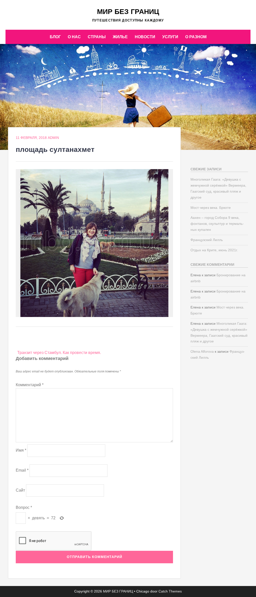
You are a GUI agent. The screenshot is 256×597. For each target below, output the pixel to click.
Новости (145, 37)
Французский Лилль (206, 240)
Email (22, 470)
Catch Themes (170, 591)
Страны (97, 37)
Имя (21, 450)
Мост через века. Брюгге (210, 208)
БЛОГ (55, 37)
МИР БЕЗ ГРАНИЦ (128, 11)
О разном (195, 37)
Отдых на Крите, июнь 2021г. (214, 250)
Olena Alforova (202, 351)
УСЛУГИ (170, 37)
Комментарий (30, 385)
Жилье (120, 37)
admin (53, 138)
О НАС (74, 37)
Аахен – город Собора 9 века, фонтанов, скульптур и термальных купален (217, 224)
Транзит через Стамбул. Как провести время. (59, 352)
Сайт (20, 490)
